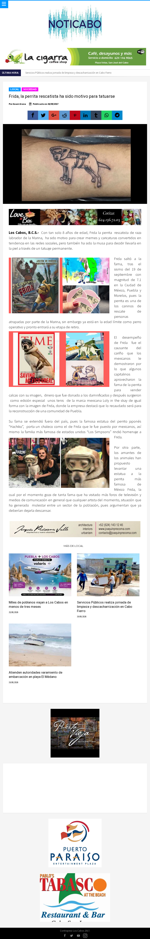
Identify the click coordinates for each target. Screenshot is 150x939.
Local (14, 89)
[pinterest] (75, 115)
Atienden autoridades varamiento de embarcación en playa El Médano (62, 72)
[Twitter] (71, 936)
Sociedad (30, 89)
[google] (54, 115)
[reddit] (64, 115)
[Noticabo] (75, 4)
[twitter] (43, 115)
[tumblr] (96, 115)
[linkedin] (85, 115)
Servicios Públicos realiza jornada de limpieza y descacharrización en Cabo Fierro (104, 606)
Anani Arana (19, 103)
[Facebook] (65, 936)
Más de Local (73, 545)
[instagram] (85, 936)
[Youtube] (78, 936)
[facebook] (33, 115)
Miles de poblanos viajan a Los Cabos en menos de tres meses (38, 604)
